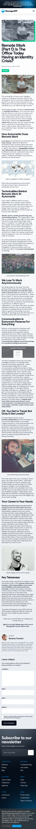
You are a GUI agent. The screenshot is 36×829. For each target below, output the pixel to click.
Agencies (5, 785)
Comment (5, 669)
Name (4, 689)
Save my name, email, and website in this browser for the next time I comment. (18, 717)
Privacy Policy (25, 795)
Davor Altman (6, 143)
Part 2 (5, 624)
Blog (3, 770)
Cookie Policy (24, 798)
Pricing (4, 767)
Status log (23, 785)
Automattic (23, 148)
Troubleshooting (26, 765)
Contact (23, 783)
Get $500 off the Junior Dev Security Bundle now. (20, 5)
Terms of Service (26, 801)
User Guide (24, 767)
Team (22, 780)
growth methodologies (26, 249)
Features (5, 765)
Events (4, 798)
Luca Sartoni (6, 141)
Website (4, 707)
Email (4, 698)
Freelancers (6, 783)
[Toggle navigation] (34, 11)
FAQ (21, 770)
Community (6, 795)
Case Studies (6, 780)
